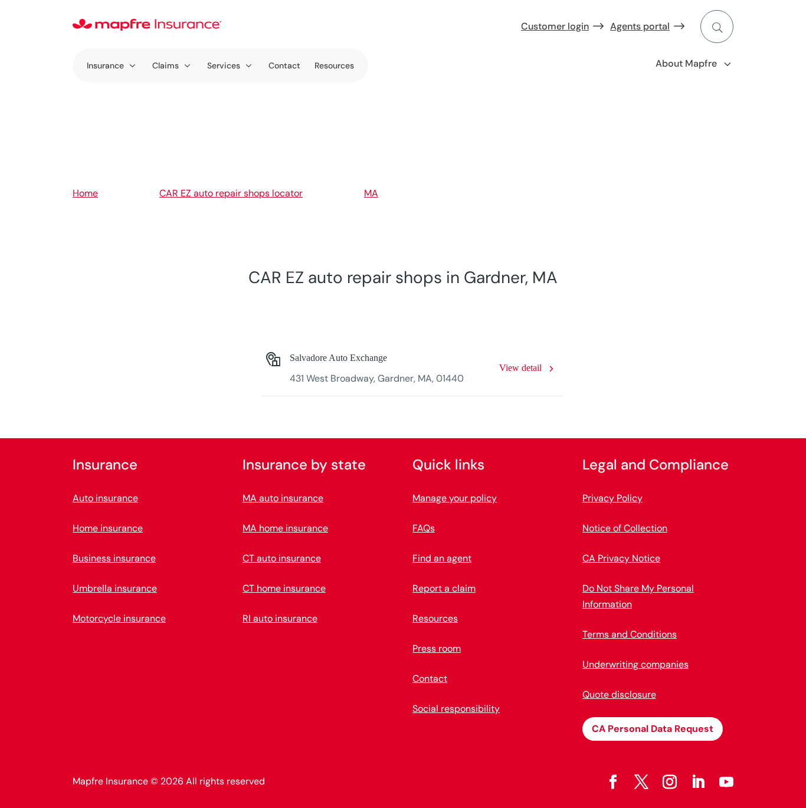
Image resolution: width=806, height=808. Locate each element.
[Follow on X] (641, 782)
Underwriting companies (635, 664)
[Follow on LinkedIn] (698, 782)
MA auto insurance (283, 498)
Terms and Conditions (629, 634)
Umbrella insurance (115, 588)
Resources (334, 65)
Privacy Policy (612, 498)
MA (371, 193)
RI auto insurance (280, 618)
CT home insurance (284, 588)
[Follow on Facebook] (613, 782)
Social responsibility (456, 708)
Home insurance (108, 528)
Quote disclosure (619, 694)
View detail (520, 368)
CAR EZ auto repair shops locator (231, 193)
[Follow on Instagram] (670, 782)
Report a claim (444, 588)
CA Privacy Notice (621, 558)
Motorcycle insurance (119, 618)
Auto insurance (105, 498)
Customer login (555, 26)
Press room (436, 648)
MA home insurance (285, 528)
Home (85, 193)
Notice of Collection (624, 528)
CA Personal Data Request (652, 728)
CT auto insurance (282, 558)
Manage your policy (454, 498)
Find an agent (441, 558)
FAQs (423, 528)
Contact (284, 65)
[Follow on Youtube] (726, 782)
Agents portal (640, 26)
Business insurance (114, 558)
